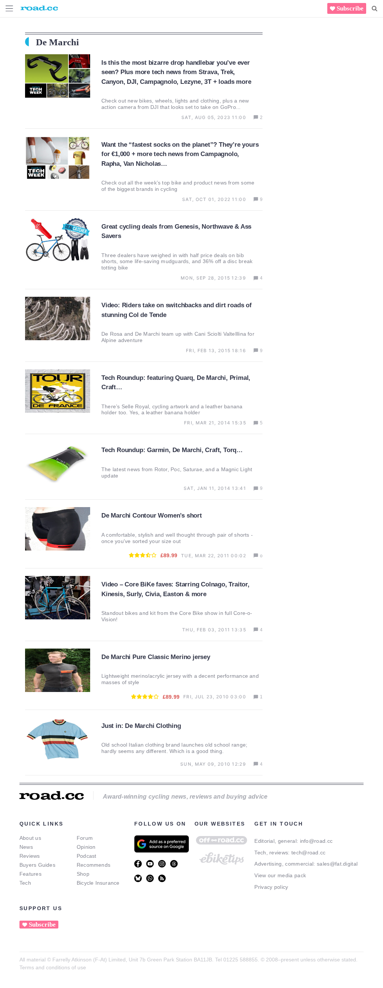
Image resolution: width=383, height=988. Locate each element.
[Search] (374, 8)
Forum (85, 838)
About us (30, 838)
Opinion (86, 847)
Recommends (93, 865)
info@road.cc (316, 841)
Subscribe (350, 8)
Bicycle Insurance (98, 883)
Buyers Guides (37, 865)
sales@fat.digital (337, 864)
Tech (25, 883)
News (26, 847)
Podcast (86, 856)
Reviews (29, 856)
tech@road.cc (308, 853)
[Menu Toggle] (9, 8)
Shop (83, 874)
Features (30, 874)
